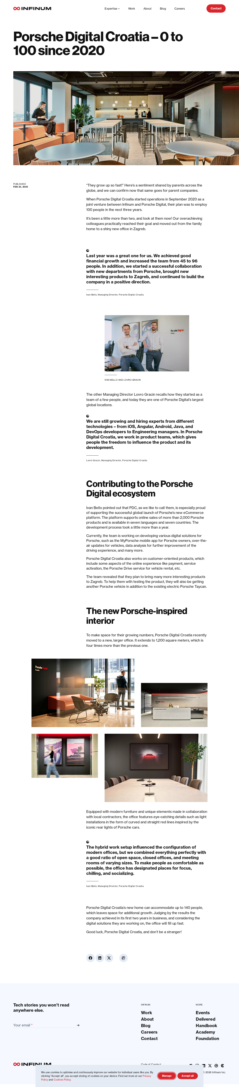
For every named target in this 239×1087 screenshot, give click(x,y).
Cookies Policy (62, 1079)
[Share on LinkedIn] (221, 196)
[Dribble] (216, 1066)
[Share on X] (221, 205)
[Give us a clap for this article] (221, 220)
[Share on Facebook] (221, 187)
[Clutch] (222, 1066)
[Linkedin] (203, 1066)
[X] (210, 1066)
